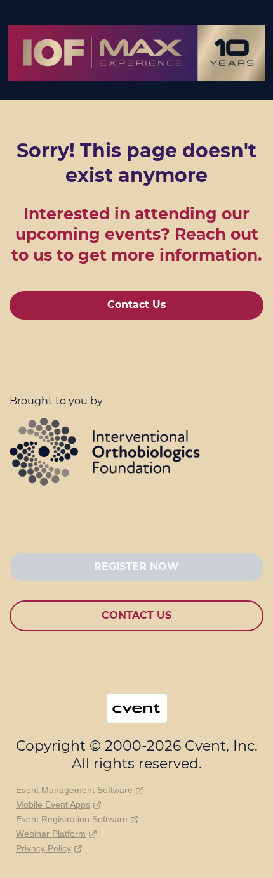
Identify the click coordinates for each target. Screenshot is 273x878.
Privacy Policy (43, 848)
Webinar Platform (51, 834)
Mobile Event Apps (53, 804)
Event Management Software (74, 790)
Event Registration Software (72, 819)
